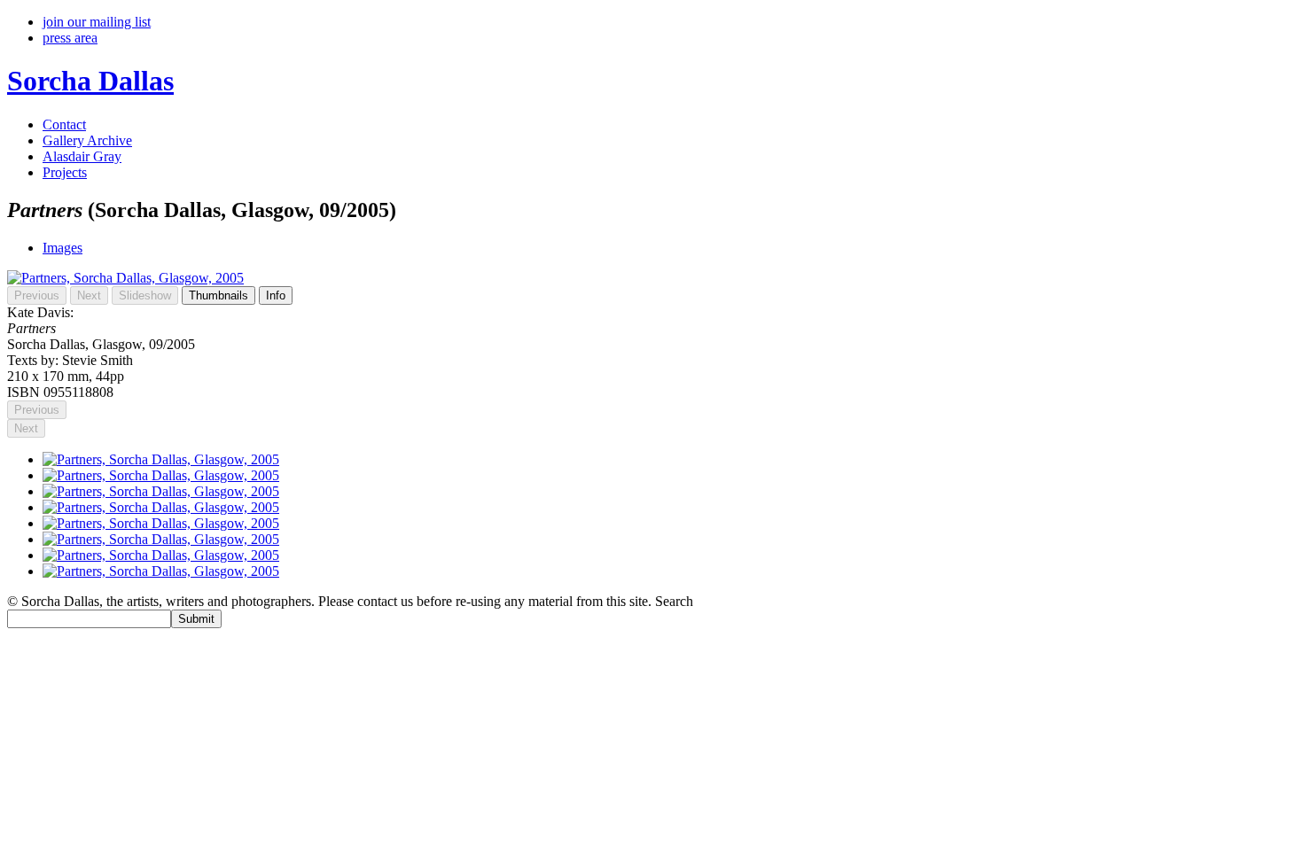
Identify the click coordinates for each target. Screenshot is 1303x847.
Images (62, 247)
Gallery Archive (87, 140)
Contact (64, 124)
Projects (65, 172)
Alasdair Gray (82, 156)
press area (70, 37)
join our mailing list (97, 21)
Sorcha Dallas (90, 81)
